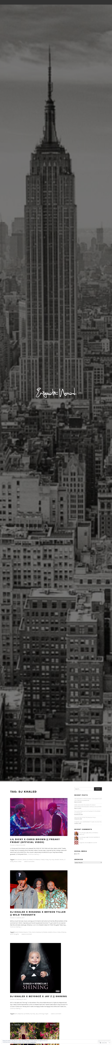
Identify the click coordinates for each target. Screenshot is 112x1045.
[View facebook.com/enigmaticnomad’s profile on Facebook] (75, 854)
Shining (41, 1013)
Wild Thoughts (14, 934)
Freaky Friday (44, 859)
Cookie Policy (33, 1042)
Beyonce (20, 1013)
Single (46, 1013)
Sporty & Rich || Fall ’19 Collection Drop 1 (85, 817)
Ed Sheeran (36, 859)
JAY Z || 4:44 (94, 842)
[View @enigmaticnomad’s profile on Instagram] (78, 854)
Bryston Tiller (27, 932)
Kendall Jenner (59, 859)
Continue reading (34, 854)
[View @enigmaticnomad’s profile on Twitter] (77, 854)
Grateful (50, 932)
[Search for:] (88, 789)
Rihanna (63, 932)
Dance (24, 859)
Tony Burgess (82, 832)
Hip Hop (51, 859)
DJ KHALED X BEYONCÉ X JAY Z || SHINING (38, 996)
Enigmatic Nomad (84, 842)
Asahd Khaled (19, 932)
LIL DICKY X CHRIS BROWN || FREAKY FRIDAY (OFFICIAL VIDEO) (35, 840)
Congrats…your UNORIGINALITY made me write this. (88, 822)
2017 (16, 1013)
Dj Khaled (30, 859)
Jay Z (37, 1013)
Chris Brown (18, 859)
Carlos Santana (36, 932)
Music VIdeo (17, 861)
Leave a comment (29, 861)
